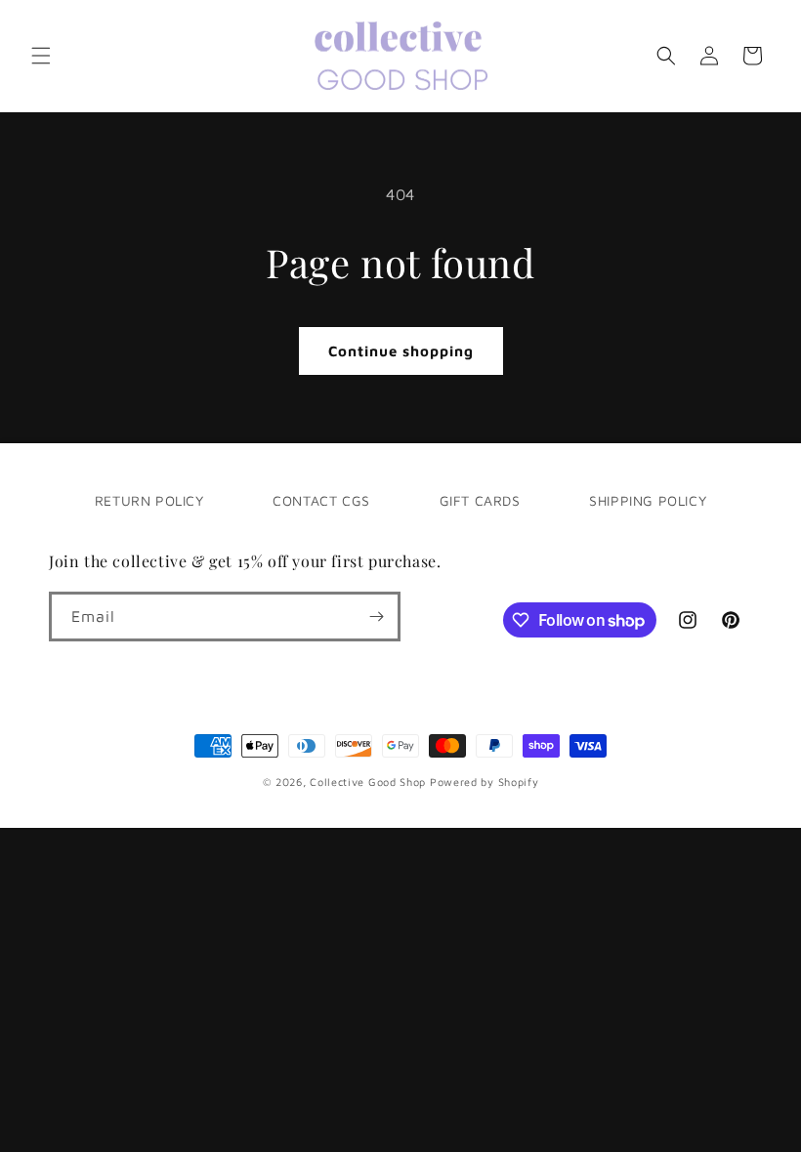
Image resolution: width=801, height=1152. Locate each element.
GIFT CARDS (480, 500)
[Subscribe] (376, 616)
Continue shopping (401, 351)
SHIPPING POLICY (647, 500)
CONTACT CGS (321, 500)
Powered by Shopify (484, 781)
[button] (41, 55)
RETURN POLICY (149, 500)
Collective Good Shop (368, 781)
